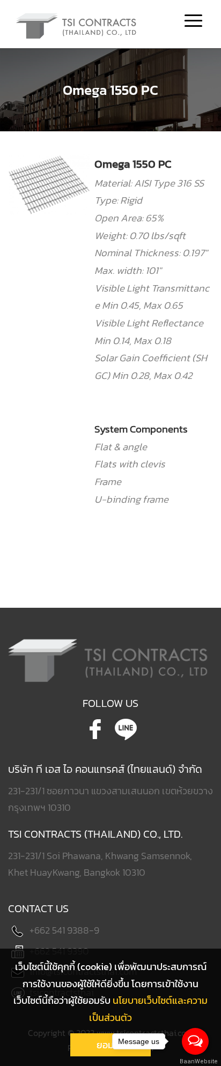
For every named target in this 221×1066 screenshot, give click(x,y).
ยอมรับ (110, 1045)
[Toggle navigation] (193, 22)
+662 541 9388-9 (64, 930)
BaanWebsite (196, 1061)
